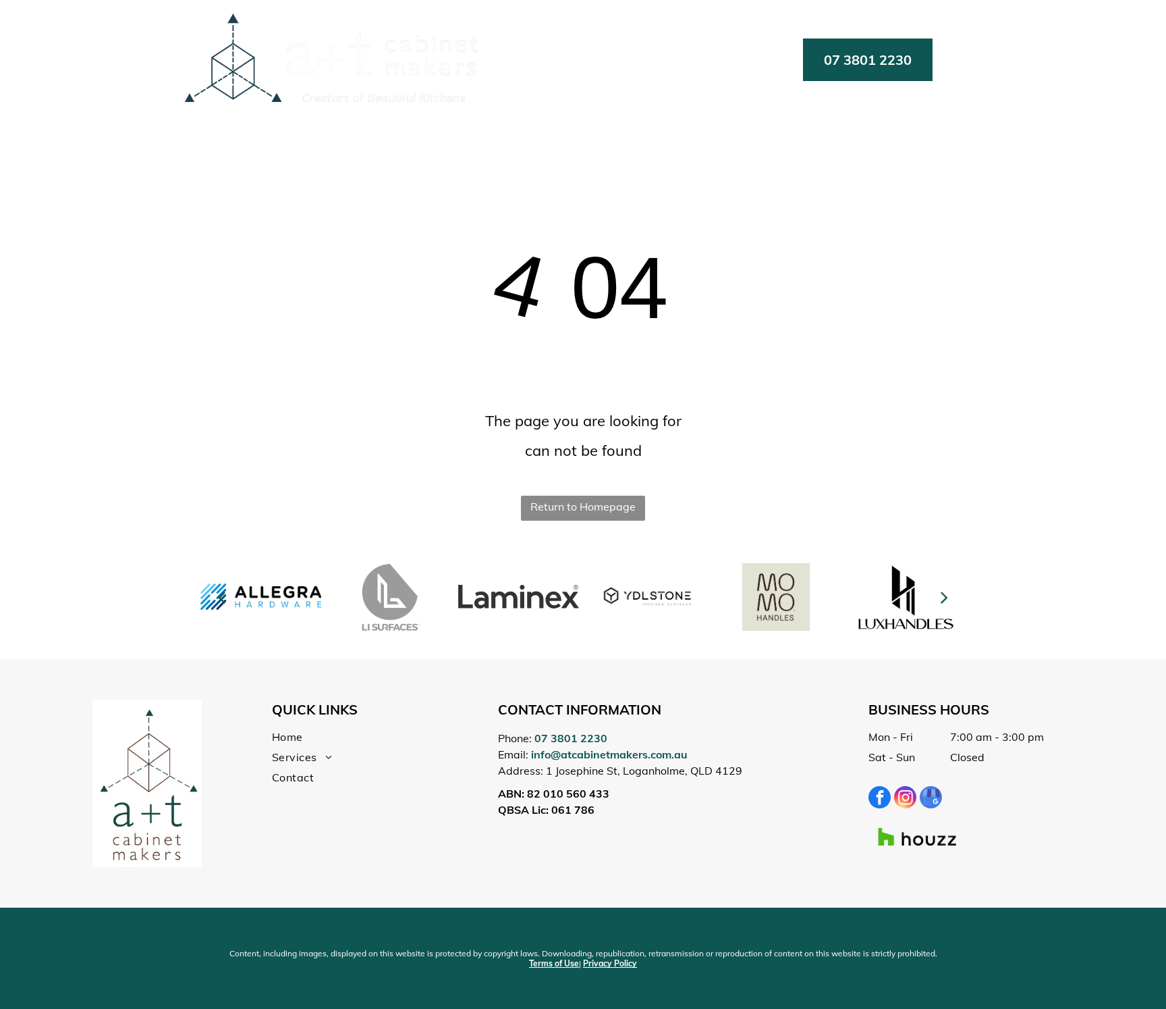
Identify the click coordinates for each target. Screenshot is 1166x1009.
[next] (943, 596)
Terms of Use (554, 963)
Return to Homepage (583, 506)
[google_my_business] (931, 799)
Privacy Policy (610, 963)
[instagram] (905, 799)
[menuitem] (579, 59)
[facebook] (879, 799)
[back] (221, 596)
